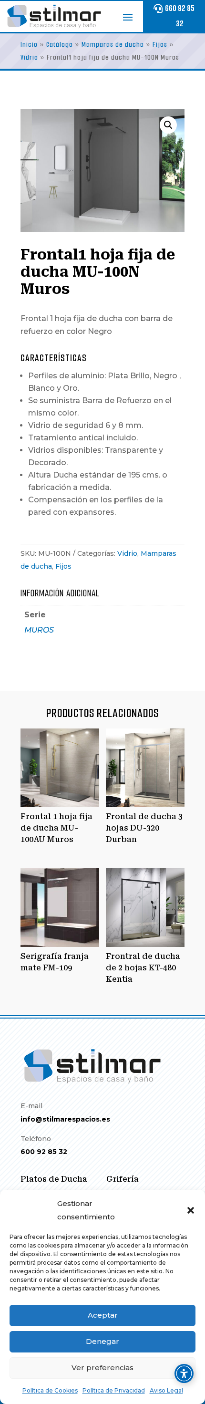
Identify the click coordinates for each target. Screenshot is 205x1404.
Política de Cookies (50, 1390)
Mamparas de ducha (113, 44)
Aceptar (103, 1315)
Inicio (29, 44)
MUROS (39, 629)
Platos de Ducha (53, 1179)
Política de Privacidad (113, 1390)
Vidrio (29, 57)
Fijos (160, 44)
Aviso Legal (166, 1390)
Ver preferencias (102, 1367)
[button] (190, 1210)
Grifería (122, 1179)
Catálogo (59, 44)
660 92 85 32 (180, 16)
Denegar (102, 1341)
